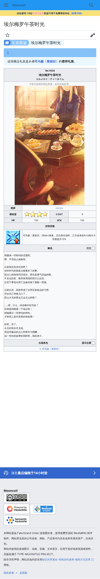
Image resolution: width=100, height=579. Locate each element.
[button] (6, 5)
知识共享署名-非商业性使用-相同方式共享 (66, 559)
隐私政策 (9, 572)
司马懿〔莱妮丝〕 (47, 61)
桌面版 (23, 572)
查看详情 (76, 13)
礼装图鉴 (19, 42)
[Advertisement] (50, 404)
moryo (59, 208)
